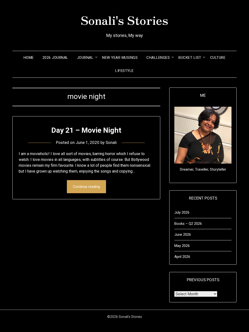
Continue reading (86, 186)
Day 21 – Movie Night (86, 130)
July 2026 (181, 212)
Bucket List (189, 57)
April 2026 (182, 256)
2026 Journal (55, 57)
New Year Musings (120, 57)
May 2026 (182, 246)
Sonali (111, 142)
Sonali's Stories (124, 19)
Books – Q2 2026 (188, 223)
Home (29, 57)
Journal (85, 57)
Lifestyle (124, 71)
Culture (218, 57)
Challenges (158, 57)
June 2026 (182, 234)
